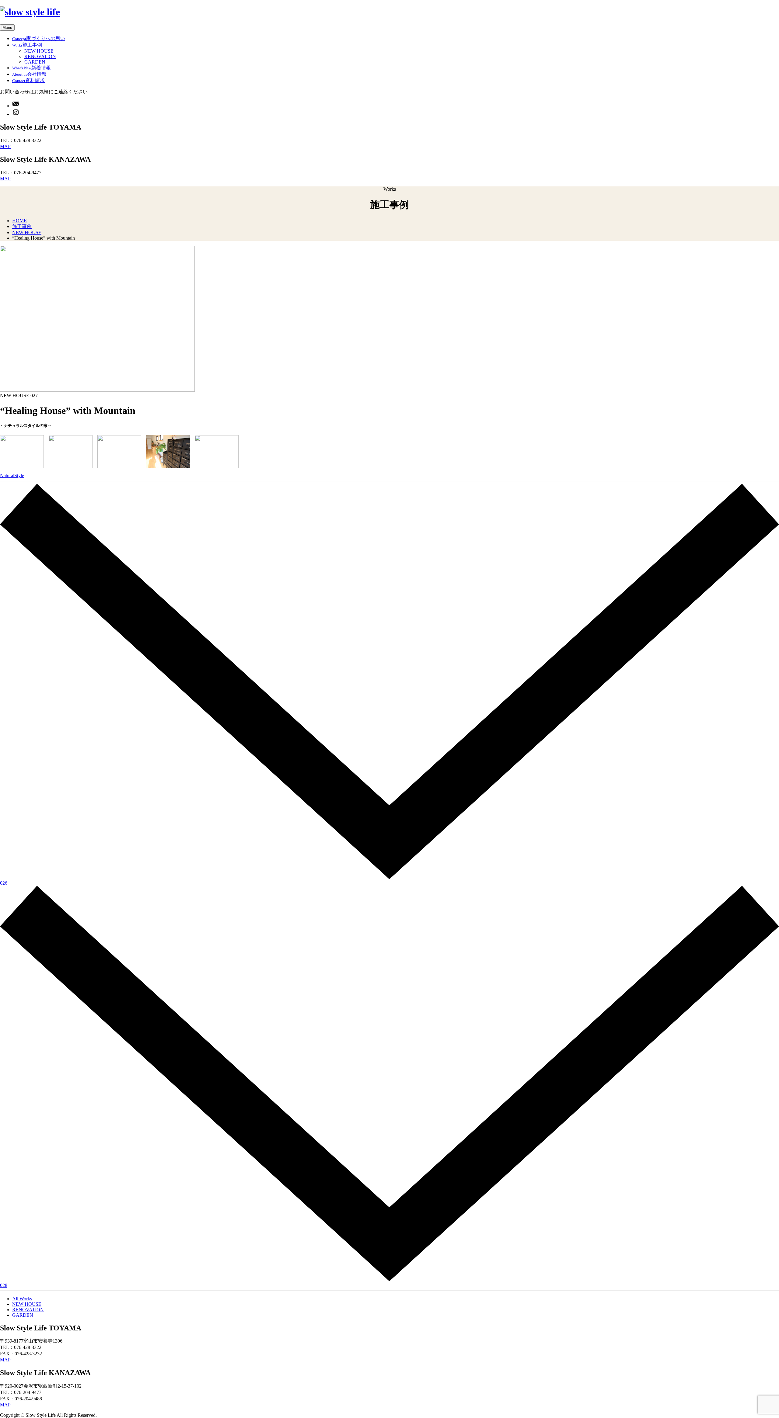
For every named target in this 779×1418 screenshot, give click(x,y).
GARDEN (34, 61)
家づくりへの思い (38, 38)
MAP (5, 146)
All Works (22, 1298)
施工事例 (27, 44)
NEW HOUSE (39, 51)
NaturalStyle (12, 475)
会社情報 (29, 74)
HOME (19, 220)
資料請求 (28, 80)
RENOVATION (40, 56)
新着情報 (31, 67)
